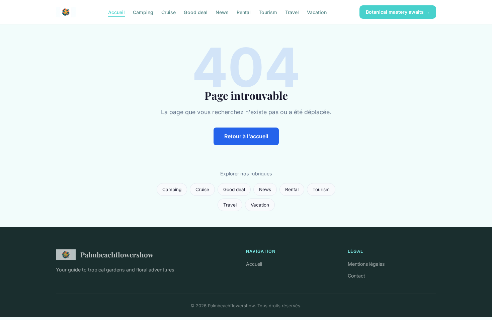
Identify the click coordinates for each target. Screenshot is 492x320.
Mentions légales (366, 264)
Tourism (268, 12)
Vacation (317, 12)
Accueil (116, 12)
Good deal (196, 12)
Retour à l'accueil (246, 136)
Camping (143, 12)
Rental (244, 12)
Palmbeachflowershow (116, 254)
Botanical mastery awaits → (398, 12)
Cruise (168, 12)
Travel (292, 12)
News (222, 12)
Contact (356, 275)
